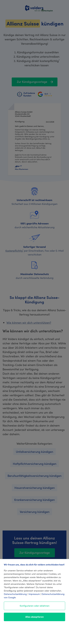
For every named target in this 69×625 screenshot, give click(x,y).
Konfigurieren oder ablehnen (34, 605)
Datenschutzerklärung (15, 594)
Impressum (34, 594)
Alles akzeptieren (34, 616)
